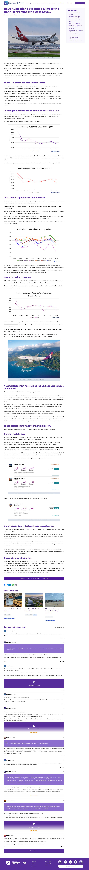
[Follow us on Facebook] (65, 862)
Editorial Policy (48, 863)
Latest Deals (60, 3)
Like (63, 756)
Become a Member (80, 3)
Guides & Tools (52, 3)
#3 (63, 666)
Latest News (44, 3)
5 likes (62, 638)
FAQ (32, 865)
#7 (63, 760)
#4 (63, 694)
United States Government (11, 673)
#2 (63, 642)
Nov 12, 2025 (12, 631)
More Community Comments (34, 851)
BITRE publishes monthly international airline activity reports (22, 91)
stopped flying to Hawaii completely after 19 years (31, 322)
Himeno (8, 738)
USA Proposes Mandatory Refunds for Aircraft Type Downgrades (52, 611)
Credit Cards (36, 3)
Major (7, 835)
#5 (63, 708)
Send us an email (70, 866)
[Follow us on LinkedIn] (60, 862)
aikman (8, 631)
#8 (63, 771)
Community (28, 3)
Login (71, 3)
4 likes (62, 767)
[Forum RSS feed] (81, 862)
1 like (63, 847)
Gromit (8, 760)
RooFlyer (8, 801)
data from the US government (36, 551)
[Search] (68, 3)
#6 (63, 737)
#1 (63, 631)
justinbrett (8, 642)
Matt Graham (22, 15)
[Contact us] (76, 862)
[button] (65, 3)
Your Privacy (34, 866)
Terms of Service (48, 861)
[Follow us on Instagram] (71, 862)
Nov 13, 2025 (12, 737)
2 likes (62, 661)
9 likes (62, 690)
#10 (63, 835)
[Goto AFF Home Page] (14, 3)
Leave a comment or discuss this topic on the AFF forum (34, 578)
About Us (33, 863)
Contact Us (34, 861)
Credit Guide (47, 865)
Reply (5, 638)
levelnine (8, 666)
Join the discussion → (59, 627)
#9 (63, 800)
